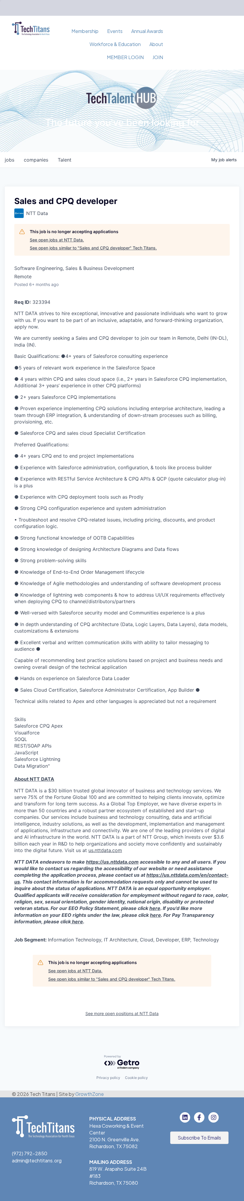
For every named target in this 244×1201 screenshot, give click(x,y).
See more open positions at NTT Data (122, 1013)
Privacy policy (108, 1077)
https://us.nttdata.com (112, 862)
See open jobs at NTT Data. (57, 239)
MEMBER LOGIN (125, 57)
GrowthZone (89, 1094)
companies (36, 160)
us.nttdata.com (105, 850)
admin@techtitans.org (37, 1160)
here (154, 908)
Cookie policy (136, 1077)
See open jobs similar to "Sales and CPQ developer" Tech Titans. (93, 247)
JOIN (157, 57)
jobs (9, 160)
